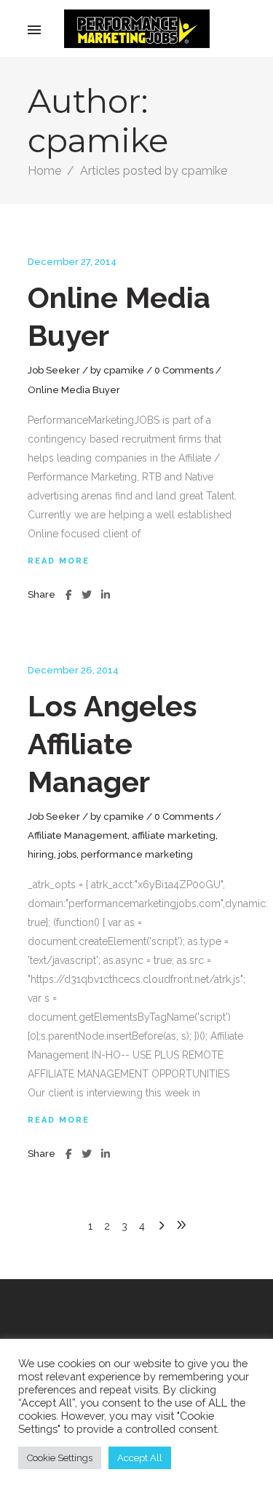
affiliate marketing (173, 835)
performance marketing (137, 854)
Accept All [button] (139, 1457)
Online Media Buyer (74, 389)
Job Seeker (54, 370)
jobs (67, 854)
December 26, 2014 (73, 670)
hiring (41, 854)
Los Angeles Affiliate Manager (112, 744)
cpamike (123, 370)
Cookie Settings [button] (59, 1457)
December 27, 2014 (72, 261)
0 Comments (183, 370)
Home (44, 171)
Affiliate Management (77, 835)
